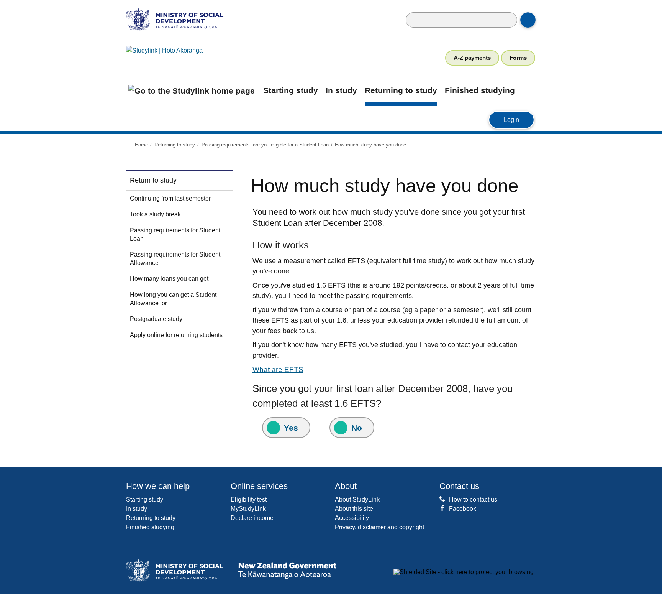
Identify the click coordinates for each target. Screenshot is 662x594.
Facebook (462, 508)
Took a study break (155, 214)
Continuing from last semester (170, 198)
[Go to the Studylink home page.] (186, 57)
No (356, 427)
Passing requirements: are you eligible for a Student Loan (265, 145)
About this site (354, 508)
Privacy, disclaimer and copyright (379, 527)
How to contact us (473, 499)
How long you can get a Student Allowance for (173, 298)
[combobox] (461, 20)
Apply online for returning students (176, 335)
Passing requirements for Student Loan (175, 234)
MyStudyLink (248, 508)
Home (141, 145)
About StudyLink (357, 499)
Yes (291, 427)
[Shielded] (463, 572)
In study (341, 90)
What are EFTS (277, 369)
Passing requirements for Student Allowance (175, 258)
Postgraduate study (156, 319)
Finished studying (480, 90)
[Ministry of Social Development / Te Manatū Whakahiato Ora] (169, 19)
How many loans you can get (169, 278)
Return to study (153, 180)
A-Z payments (472, 57)
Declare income (252, 518)
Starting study (290, 90)
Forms (518, 57)
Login (518, 119)
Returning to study (401, 90)
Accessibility (352, 518)
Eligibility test (249, 499)
